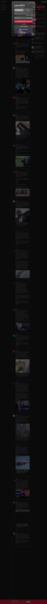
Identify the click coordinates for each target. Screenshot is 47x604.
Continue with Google (24, 26)
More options (24, 32)
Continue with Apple (24, 29)
